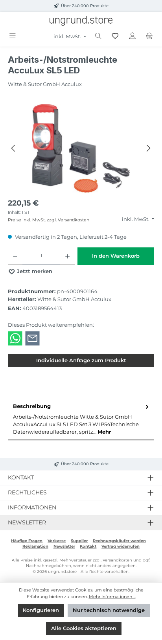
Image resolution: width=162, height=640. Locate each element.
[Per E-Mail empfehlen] (32, 338)
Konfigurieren (41, 610)
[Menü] (12, 36)
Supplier (79, 541)
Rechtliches (27, 492)
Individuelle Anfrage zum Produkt (81, 360)
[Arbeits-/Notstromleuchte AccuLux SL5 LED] (81, 148)
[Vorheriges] (14, 148)
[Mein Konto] (132, 36)
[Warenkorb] (149, 36)
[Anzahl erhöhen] (67, 256)
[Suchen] (98, 36)
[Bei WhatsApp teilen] (15, 338)
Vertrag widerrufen (120, 546)
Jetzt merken (33, 271)
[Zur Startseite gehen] (81, 21)
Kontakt (88, 546)
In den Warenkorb (116, 256)
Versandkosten (117, 560)
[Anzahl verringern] (15, 256)
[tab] (81, 419)
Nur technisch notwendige (109, 610)
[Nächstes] (148, 148)
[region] (81, 148)
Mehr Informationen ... (112, 596)
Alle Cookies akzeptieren (83, 628)
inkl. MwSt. (67, 36)
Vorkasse (57, 541)
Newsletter (64, 546)
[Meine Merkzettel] (115, 36)
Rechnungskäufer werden (119, 541)
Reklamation (35, 546)
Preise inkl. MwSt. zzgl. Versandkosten (48, 220)
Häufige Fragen (26, 541)
